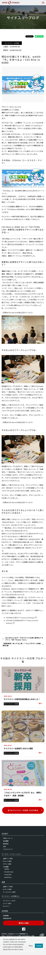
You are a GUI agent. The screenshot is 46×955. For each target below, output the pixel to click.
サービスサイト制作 (9, 892)
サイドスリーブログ (9, 901)
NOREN (6, 869)
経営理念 (6, 844)
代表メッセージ (8, 838)
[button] (3, 952)
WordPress (8, 877)
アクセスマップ (8, 849)
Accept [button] (39, 946)
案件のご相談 (24, 923)
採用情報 (6, 916)
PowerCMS (7, 875)
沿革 (4, 846)
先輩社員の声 (7, 918)
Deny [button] (31, 946)
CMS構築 (6, 867)
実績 (3, 882)
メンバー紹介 (7, 903)
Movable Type (8, 872)
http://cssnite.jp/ (27, 617)
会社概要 (6, 841)
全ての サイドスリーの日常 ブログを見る (23, 810)
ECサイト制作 (7, 861)
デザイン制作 (7, 864)
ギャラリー (6, 906)
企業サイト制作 (8, 858)
